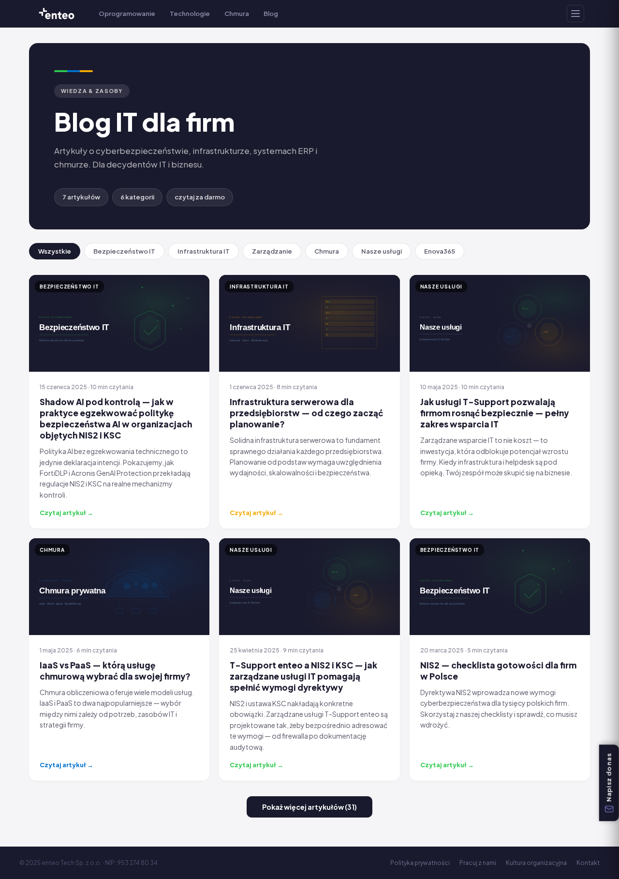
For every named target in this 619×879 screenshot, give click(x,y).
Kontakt (588, 862)
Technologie (190, 13)
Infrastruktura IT (203, 251)
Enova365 (439, 251)
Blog (271, 13)
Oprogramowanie (127, 13)
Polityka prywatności (420, 862)
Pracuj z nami (477, 862)
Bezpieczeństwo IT (124, 251)
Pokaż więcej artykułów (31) (309, 807)
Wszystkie (54, 251)
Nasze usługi (381, 251)
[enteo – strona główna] (56, 13)
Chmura (236, 13)
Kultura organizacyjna (536, 862)
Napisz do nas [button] (609, 777)
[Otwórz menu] (575, 13)
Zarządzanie (272, 251)
